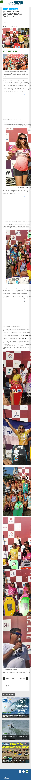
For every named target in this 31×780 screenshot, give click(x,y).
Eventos (6, 9)
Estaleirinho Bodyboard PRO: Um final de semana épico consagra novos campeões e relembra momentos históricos (15, 738)
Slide (16, 9)
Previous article (10, 678)
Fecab (4, 22)
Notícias (11, 9)
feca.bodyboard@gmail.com (12, 686)
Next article (22, 678)
